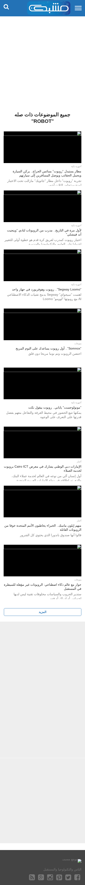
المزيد (42, 612)
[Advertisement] (42, 60)
